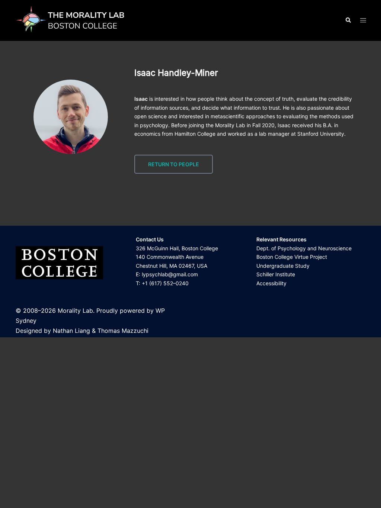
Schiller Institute (275, 274)
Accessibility (271, 283)
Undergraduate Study (283, 266)
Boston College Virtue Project (291, 257)
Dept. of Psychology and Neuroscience (304, 248)
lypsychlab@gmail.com (170, 274)
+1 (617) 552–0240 (165, 283)
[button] (348, 20)
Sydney (26, 320)
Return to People (173, 164)
